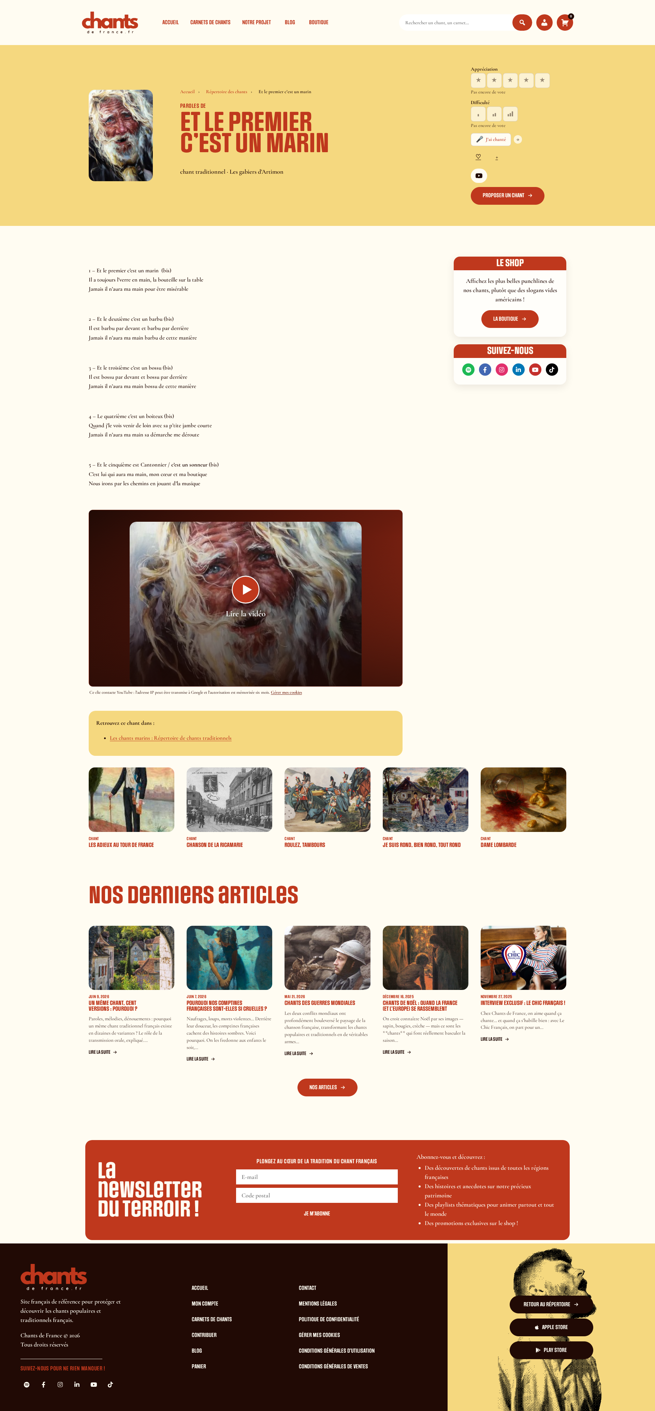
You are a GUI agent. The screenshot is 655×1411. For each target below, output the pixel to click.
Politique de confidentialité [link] (536, 1393)
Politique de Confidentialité (329, 1319)
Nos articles (323, 1087)
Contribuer (204, 1335)
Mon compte (205, 1303)
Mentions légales (318, 1303)
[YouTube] (479, 176)
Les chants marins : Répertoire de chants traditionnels (171, 738)
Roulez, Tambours (305, 845)
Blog (290, 22)
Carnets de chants (210, 22)
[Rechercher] (522, 22)
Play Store (555, 1350)
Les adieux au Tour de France (121, 845)
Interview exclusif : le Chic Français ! (523, 1003)
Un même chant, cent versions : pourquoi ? (113, 1005)
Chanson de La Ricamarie (215, 845)
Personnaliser (481, 1393)
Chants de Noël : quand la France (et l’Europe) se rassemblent (420, 1005)
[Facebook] (485, 369)
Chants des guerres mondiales (320, 1003)
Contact (307, 1288)
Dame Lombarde (498, 845)
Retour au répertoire (547, 1304)
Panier (199, 1366)
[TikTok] (552, 369)
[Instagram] (502, 369)
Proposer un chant (503, 195)
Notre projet (256, 22)
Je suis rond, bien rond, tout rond (422, 845)
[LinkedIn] (518, 369)
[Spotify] (468, 369)
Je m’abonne (317, 1213)
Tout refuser (439, 1393)
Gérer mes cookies (286, 692)
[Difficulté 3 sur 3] (510, 113)
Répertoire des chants (226, 92)
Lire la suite (100, 1052)
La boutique (505, 319)
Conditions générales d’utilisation (337, 1351)
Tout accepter (397, 1393)
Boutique (319, 22)
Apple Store (555, 1327)
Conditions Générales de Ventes (333, 1366)
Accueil (170, 22)
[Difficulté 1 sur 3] (478, 113)
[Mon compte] (544, 22)
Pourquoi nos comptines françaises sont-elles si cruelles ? (227, 1005)
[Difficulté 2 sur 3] (494, 113)
